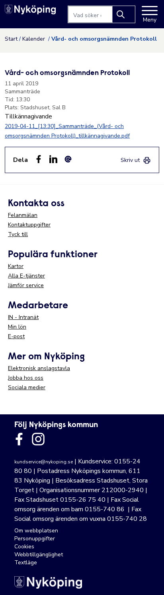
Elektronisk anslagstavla (39, 368)
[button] (150, 581)
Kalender (34, 39)
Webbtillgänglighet (38, 554)
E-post (16, 336)
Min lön (17, 327)
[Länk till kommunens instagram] (38, 439)
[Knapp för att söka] (124, 14)
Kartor (15, 266)
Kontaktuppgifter (29, 225)
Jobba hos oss (25, 378)
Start (11, 39)
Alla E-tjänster (26, 276)
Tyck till (18, 234)
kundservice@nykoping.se (43, 462)
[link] (136, 160)
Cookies (24, 546)
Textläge (25, 562)
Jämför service (26, 285)
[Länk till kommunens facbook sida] (19, 439)
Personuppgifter (34, 538)
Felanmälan (22, 215)
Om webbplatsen (36, 530)
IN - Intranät (23, 317)
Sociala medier (26, 387)
